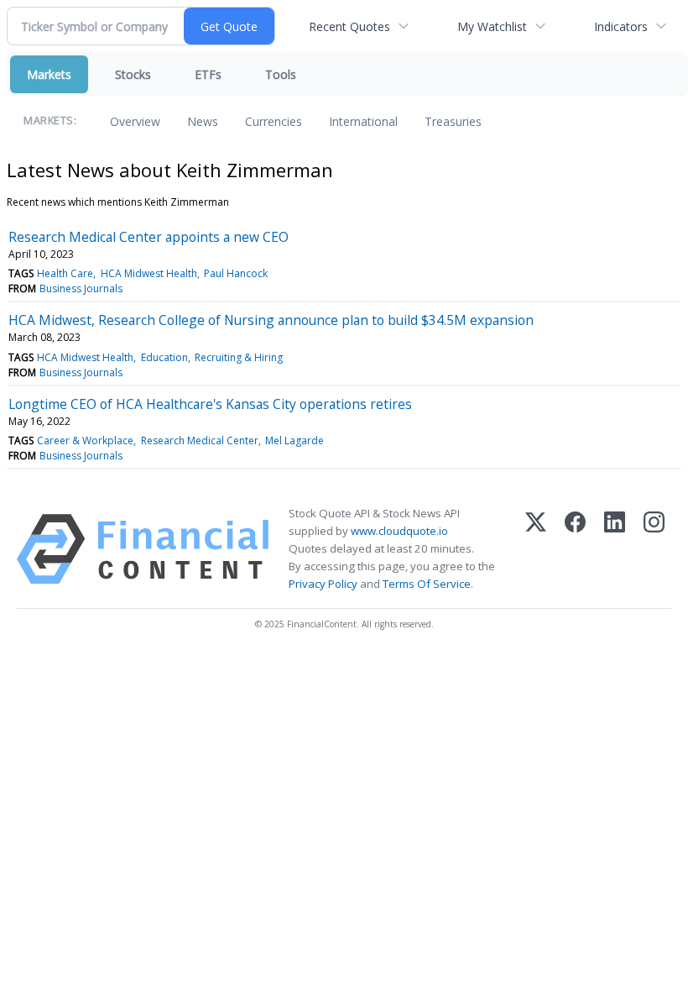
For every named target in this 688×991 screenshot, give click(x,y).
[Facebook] (575, 549)
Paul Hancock (236, 273)
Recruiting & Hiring (239, 357)
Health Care (65, 273)
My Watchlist (492, 26)
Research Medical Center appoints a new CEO (148, 237)
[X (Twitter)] (536, 549)
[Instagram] (654, 549)
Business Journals (80, 288)
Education (164, 357)
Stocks (133, 74)
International (363, 121)
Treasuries (453, 121)
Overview (135, 121)
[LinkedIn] (614, 549)
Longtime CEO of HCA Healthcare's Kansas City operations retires (210, 404)
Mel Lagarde (294, 440)
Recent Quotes (349, 26)
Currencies (273, 121)
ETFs (208, 74)
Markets (49, 74)
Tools (280, 74)
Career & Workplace (85, 440)
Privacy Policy (323, 583)
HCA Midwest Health (149, 273)
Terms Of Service (427, 583)
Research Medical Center (199, 440)
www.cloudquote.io (399, 530)
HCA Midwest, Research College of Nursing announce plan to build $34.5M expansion (271, 320)
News (202, 121)
